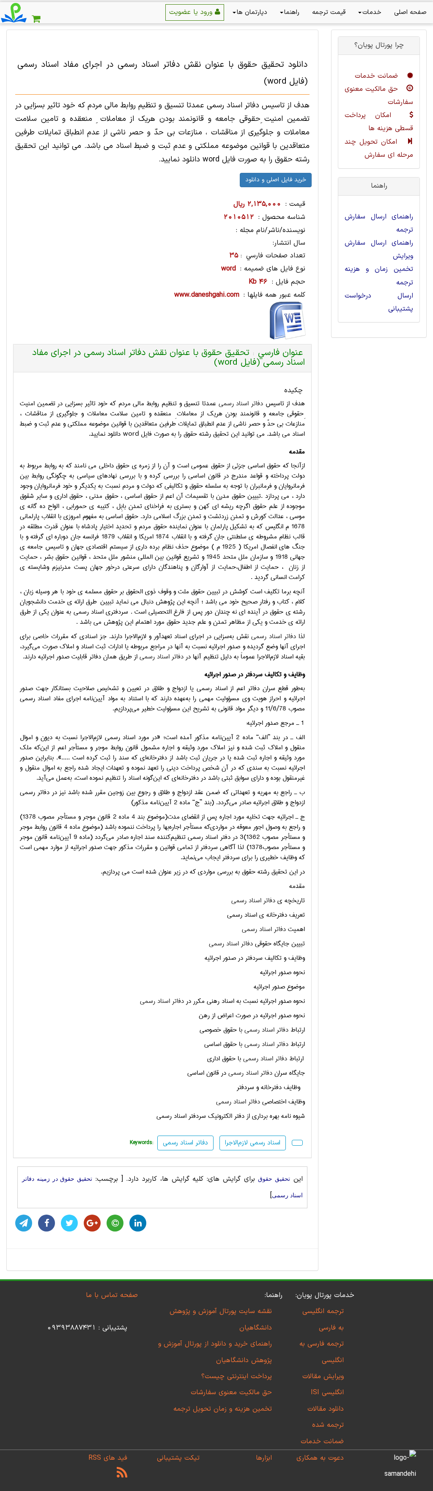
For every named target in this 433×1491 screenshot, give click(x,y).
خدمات (371, 12)
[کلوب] (115, 1223)
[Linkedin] (137, 1223)
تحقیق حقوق (274, 1179)
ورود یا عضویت (192, 12)
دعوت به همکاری (320, 1458)
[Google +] (92, 1223)
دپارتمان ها (252, 12)
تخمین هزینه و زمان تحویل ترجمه (222, 1409)
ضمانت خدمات (377, 76)
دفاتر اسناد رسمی (241, 404)
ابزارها (264, 1458)
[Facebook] (46, 1223)
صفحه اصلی (410, 12)
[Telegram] (23, 1223)
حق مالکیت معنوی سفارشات (231, 1392)
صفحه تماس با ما (112, 1295)
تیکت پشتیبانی (178, 1458)
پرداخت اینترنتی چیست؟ (236, 1376)
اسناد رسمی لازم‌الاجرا (252, 1143)
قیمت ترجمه (328, 12)
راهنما (291, 12)
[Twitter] (69, 1223)
